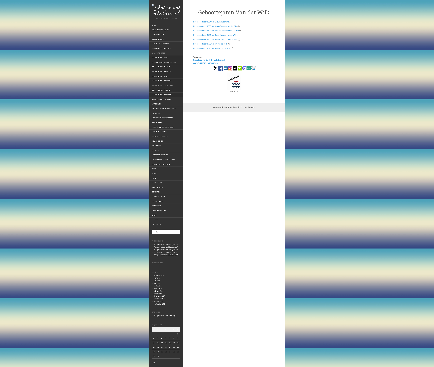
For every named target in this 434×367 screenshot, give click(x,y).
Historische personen (160, 155)
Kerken (154, 178)
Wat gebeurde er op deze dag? (165, 316)
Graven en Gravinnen (159, 132)
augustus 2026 (159, 276)
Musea (154, 173)
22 (178, 347)
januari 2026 (158, 294)
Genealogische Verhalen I (161, 164)
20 (170, 347)
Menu (154, 25)
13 (170, 343)
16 (154, 347)
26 (166, 352)
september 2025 (160, 304)
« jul (153, 363)
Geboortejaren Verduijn (161, 90)
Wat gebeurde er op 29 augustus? (166, 244)
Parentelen (156, 113)
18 (162, 347)
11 (162, 343)
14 (174, 343)
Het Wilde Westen (158, 201)
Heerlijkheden (157, 183)
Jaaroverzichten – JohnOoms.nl (205, 63)
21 (174, 347)
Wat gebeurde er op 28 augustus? (166, 247)
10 (158, 343)
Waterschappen (157, 187)
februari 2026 (158, 291)
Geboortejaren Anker (160, 76)
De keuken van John (159, 210)
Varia (154, 215)
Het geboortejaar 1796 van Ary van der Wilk (210, 44)
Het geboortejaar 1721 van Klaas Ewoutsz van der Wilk (214, 35)
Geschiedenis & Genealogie (161, 48)
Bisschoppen (156, 146)
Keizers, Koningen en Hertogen (163, 127)
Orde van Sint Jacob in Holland (163, 159)
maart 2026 (158, 288)
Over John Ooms (158, 34)
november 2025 (159, 299)
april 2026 (157, 286)
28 (174, 352)
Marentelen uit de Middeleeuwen (164, 108)
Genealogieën (157, 122)
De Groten (155, 150)
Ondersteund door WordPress (222, 107)
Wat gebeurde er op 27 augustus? (166, 250)
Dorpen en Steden (158, 196)
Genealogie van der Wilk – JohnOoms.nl (209, 60)
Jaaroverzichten (158, 53)
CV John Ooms (157, 224)
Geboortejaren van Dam (161, 67)
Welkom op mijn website (160, 30)
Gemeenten (156, 192)
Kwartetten (156, 206)
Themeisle (251, 107)
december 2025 (159, 296)
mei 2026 (157, 283)
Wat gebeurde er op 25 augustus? (166, 255)
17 (158, 347)
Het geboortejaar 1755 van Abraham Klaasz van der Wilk (215, 39)
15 (178, 343)
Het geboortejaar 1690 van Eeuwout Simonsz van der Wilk (216, 31)
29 (178, 352)
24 (158, 352)
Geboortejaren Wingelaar (161, 71)
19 (166, 347)
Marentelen (156, 104)
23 (154, 352)
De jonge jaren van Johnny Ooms (164, 62)
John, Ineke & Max (158, 39)
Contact (155, 220)
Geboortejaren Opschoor (161, 81)
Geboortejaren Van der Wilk (162, 85)
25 (162, 352)
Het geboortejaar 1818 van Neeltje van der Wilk (211, 48)
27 (170, 352)
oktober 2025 (158, 301)
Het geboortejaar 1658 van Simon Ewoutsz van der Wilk (215, 26)
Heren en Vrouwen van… (160, 136)
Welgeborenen (157, 141)
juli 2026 (157, 278)
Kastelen (155, 169)
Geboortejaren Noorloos (161, 95)
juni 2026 (157, 281)
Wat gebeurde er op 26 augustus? (166, 252)
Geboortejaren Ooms (160, 58)
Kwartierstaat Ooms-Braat (162, 99)
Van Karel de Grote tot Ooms (162, 118)
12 (166, 343)
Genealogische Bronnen (160, 44)
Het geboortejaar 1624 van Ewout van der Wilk (211, 22)
